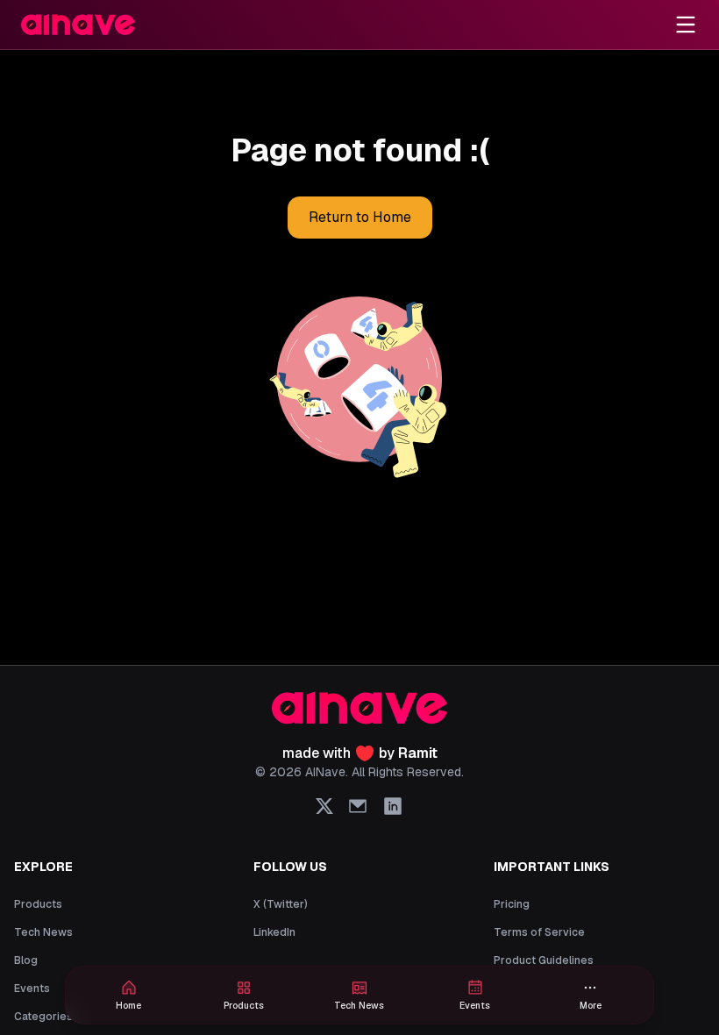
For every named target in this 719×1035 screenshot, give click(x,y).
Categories (43, 1017)
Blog (26, 960)
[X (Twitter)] (324, 806)
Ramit (418, 753)
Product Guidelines (544, 960)
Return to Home (360, 217)
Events (32, 988)
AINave (325, 772)
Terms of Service (539, 932)
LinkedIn (274, 932)
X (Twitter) (280, 904)
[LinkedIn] (392, 806)
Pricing (512, 904)
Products (38, 904)
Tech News (43, 932)
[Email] (357, 806)
